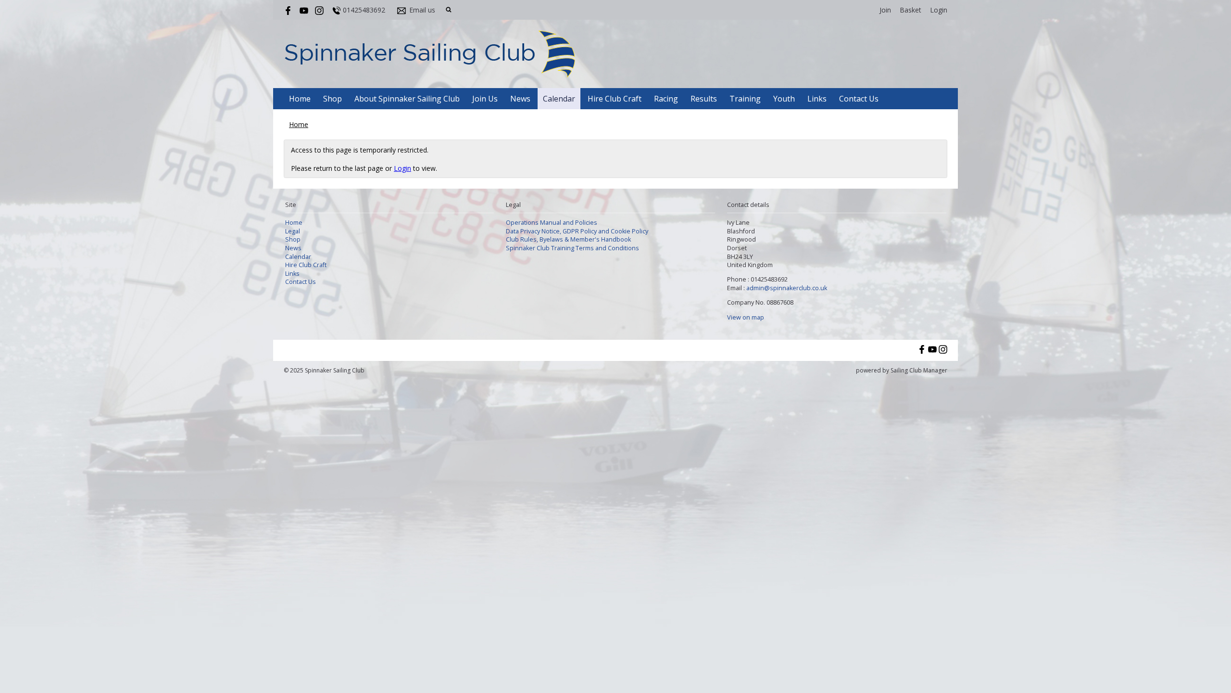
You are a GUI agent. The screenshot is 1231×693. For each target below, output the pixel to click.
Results (704, 98)
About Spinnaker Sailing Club (407, 98)
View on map (745, 317)
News (520, 98)
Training (745, 98)
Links (817, 98)
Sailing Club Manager (919, 370)
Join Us (485, 98)
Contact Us (859, 98)
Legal (292, 231)
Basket (910, 9)
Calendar (559, 98)
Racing (666, 98)
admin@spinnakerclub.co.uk (786, 288)
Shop (332, 98)
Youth (784, 98)
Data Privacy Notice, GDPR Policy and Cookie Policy (577, 231)
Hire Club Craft (614, 98)
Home (300, 98)
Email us (422, 9)
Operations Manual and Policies (551, 222)
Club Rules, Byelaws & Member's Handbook (568, 239)
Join (885, 9)
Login (938, 9)
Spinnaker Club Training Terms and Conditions (572, 248)
